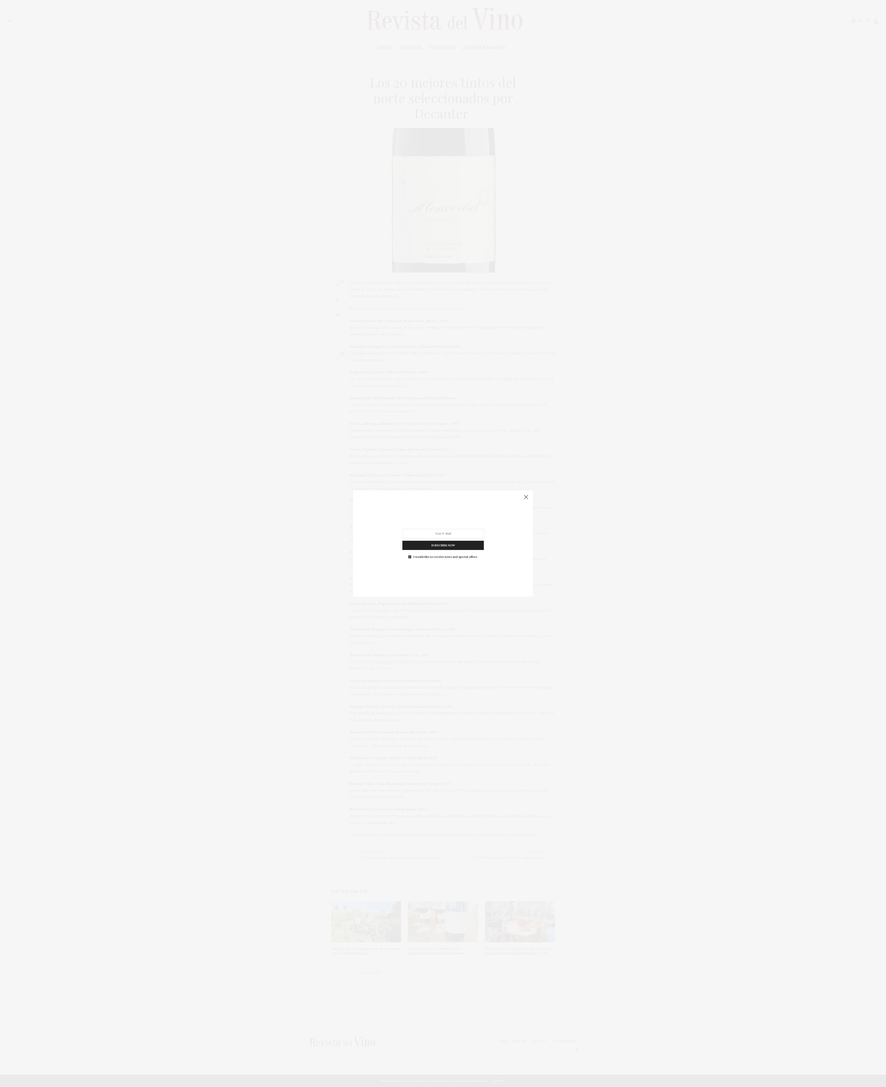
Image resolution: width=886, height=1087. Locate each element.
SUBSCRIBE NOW (443, 545)
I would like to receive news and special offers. (445, 557)
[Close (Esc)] (526, 497)
